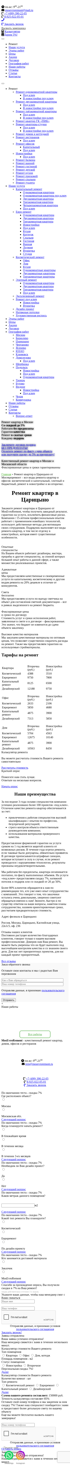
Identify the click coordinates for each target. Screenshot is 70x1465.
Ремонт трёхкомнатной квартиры (36, 111)
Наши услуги (17, 47)
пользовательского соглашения (35, 1329)
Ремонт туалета (25, 182)
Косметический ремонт (30, 257)
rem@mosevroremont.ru (39, 1064)
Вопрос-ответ (24, 415)
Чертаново (22, 344)
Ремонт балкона (25, 159)
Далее (5, 1372)
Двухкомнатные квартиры (39, 273)
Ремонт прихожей (27, 176)
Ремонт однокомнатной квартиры (36, 91)
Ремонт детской (25, 169)
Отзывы (13, 69)
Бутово (20, 383)
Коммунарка (23, 399)
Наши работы (17, 66)
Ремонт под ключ (26, 299)
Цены (12, 53)
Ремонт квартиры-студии (31, 124)
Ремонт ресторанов (27, 137)
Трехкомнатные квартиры (39, 276)
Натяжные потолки (27, 312)
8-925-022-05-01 (14, 16)
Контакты (15, 76)
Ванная (27, 244)
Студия (27, 253)
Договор (14, 60)
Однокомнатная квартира (38, 192)
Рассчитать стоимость (14, 767)
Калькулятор (12, 31)
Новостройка (31, 302)
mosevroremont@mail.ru (19, 10)
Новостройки (24, 153)
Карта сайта (35, 1057)
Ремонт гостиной (26, 166)
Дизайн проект (25, 309)
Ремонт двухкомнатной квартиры (36, 101)
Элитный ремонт (26, 279)
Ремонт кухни (24, 172)
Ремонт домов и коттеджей (32, 134)
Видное (20, 386)
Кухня (27, 231)
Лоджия (28, 247)
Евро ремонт (23, 211)
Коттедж (28, 234)
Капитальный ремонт (29, 189)
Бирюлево (22, 338)
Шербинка (22, 364)
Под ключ (29, 95)
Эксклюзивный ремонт (30, 296)
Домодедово (23, 357)
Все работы (35, 1034)
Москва (20, 334)
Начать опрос (9, 786)
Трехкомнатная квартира (38, 202)
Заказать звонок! (11, 1332)
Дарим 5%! (10, 34)
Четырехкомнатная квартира (40, 205)
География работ (19, 63)
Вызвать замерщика (13, 28)
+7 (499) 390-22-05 (15, 13)
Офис (26, 260)
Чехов (19, 396)
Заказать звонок (14, 24)
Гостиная (28, 240)
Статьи (13, 73)
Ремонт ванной (25, 163)
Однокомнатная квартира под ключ (44, 195)
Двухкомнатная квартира (38, 198)
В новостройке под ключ (38, 98)
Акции (13, 57)
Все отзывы (8, 961)
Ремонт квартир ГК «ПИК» (33, 121)
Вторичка (29, 250)
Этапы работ (16, 50)
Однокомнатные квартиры (39, 270)
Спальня (28, 237)
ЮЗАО (20, 351)
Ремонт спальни (26, 179)
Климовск (22, 354)
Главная (6, 474)
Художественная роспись (31, 315)
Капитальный (31, 147)
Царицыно (22, 341)
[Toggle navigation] (2, 38)
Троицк (20, 380)
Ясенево (21, 347)
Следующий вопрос (13, 1119)
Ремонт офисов (25, 143)
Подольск (22, 367)
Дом (25, 263)
